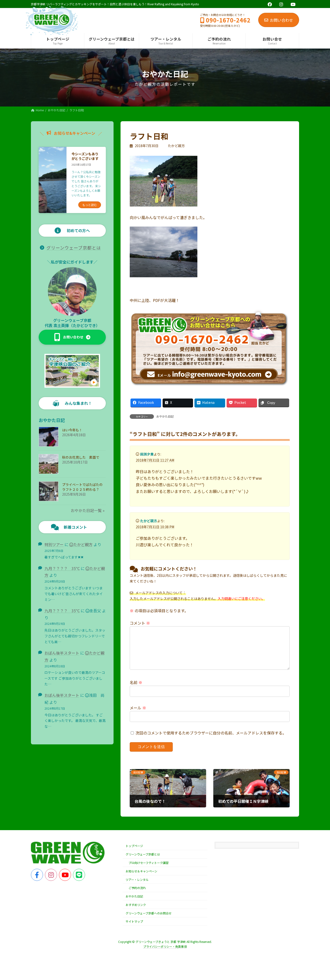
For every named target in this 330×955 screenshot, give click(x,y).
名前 (136, 682)
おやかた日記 (165, 416)
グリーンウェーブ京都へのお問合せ (149, 913)
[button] (72, 337)
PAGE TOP (318, 921)
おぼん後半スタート (61, 653)
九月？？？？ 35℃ (62, 568)
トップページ (134, 846)
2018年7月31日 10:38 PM (155, 526)
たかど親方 (83, 544)
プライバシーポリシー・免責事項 (165, 946)
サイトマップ (134, 921)
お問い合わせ (281, 20)
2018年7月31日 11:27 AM (155, 460)
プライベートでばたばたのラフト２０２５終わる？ (82, 487)
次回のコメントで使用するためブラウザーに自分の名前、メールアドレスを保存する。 (211, 733)
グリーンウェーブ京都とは (73, 247)
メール (138, 708)
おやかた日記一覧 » (88, 510)
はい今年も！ (72, 430)
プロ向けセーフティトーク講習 (149, 863)
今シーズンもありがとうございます (85, 156)
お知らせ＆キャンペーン (141, 871)
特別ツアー (54, 544)
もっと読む (89, 205)
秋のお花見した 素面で (80, 457)
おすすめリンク (136, 905)
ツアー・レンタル (137, 879)
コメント (140, 623)
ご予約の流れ (137, 888)
